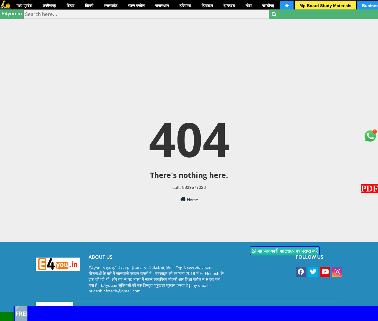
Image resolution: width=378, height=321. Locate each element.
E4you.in (11, 14)
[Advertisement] (189, 45)
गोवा (249, 5)
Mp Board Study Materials (325, 5)
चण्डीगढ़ (268, 5)
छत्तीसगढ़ (49, 5)
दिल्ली (89, 5)
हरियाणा (185, 5)
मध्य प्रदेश (24, 5)
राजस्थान (162, 5)
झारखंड (229, 5)
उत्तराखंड (111, 5)
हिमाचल (207, 5)
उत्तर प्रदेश (136, 5)
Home (192, 199)
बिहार (70, 5)
